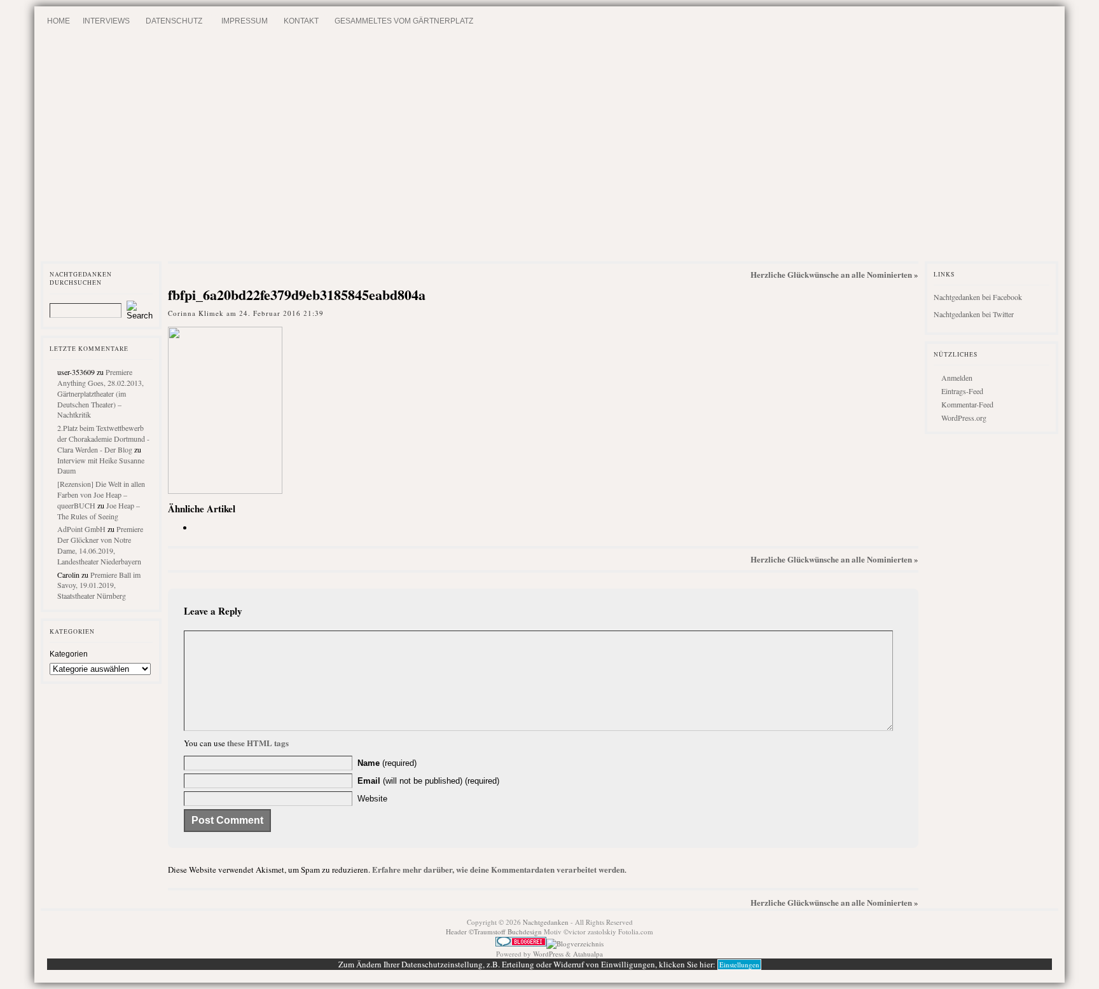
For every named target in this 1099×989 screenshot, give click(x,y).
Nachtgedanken (546, 922)
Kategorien (69, 654)
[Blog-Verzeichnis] (520, 943)
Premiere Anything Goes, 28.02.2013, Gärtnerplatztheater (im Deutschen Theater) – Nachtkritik (100, 393)
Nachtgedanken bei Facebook (978, 297)
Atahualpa (588, 953)
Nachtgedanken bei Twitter (974, 314)
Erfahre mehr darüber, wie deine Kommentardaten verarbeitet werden (498, 869)
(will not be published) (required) (428, 781)
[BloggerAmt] (575, 943)
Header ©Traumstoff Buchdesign (495, 931)
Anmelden (956, 377)
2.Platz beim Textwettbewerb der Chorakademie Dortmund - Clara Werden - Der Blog (103, 438)
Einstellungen (739, 964)
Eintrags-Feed (962, 391)
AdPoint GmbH (81, 529)
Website (372, 798)
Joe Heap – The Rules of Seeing (98, 510)
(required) (387, 763)
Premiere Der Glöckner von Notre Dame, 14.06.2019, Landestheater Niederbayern (100, 545)
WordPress (548, 953)
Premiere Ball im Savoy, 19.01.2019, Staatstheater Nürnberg (99, 585)
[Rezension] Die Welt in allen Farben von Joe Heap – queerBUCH (101, 494)
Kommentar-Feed (967, 404)
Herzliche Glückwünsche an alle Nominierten (831, 274)
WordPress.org (963, 418)
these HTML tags (258, 743)
